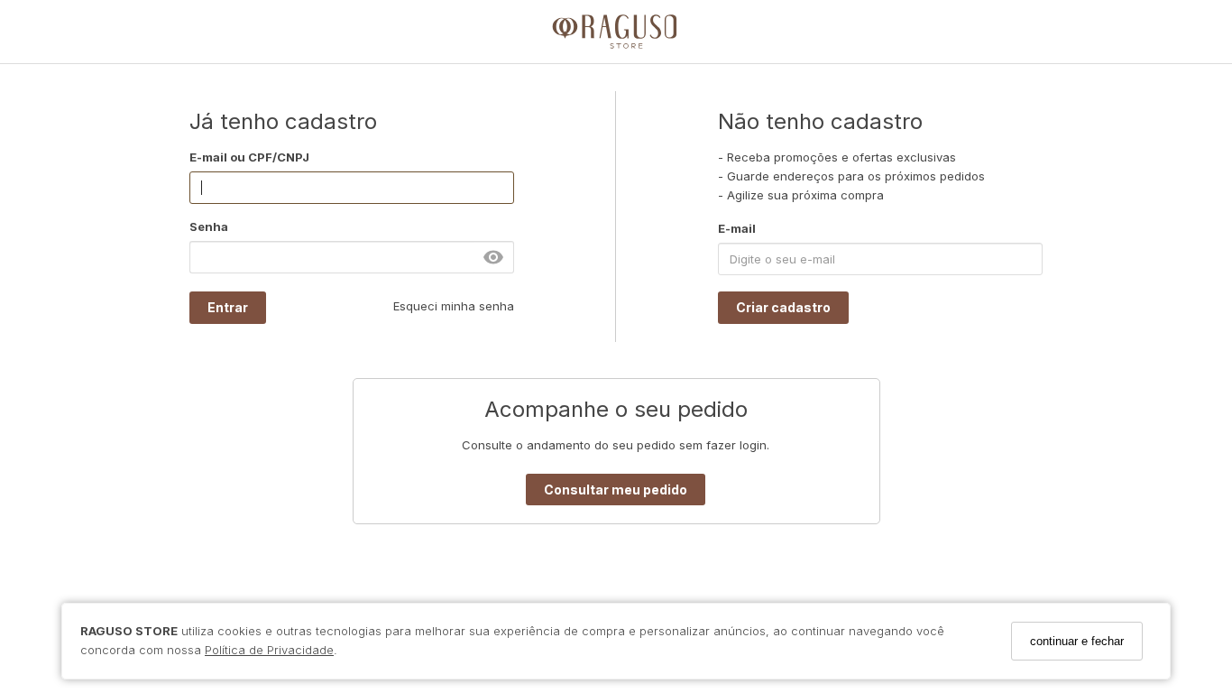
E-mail (737, 228)
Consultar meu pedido (615, 489)
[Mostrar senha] (493, 258)
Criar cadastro (783, 307)
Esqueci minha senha (453, 306)
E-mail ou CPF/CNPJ (249, 157)
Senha (208, 226)
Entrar (227, 307)
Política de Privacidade (269, 649)
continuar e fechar (1077, 641)
